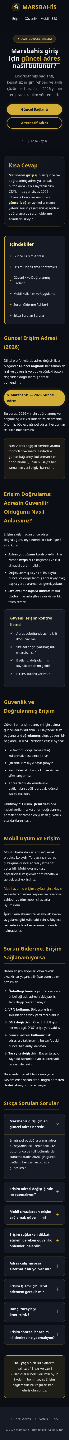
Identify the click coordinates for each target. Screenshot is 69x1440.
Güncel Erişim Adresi (28, 256)
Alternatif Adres (34, 122)
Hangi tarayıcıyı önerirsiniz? (23, 1312)
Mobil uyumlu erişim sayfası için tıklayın (33, 888)
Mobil (44, 18)
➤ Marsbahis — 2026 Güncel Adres (30, 398)
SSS (54, 18)
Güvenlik (31, 18)
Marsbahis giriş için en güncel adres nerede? (29, 1124)
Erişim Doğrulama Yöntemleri (35, 267)
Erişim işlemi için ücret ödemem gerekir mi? (29, 1289)
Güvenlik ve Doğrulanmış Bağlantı (31, 280)
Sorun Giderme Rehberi (30, 304)
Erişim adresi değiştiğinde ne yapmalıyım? (31, 1191)
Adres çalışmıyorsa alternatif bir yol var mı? (30, 1266)
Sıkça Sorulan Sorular (28, 315)
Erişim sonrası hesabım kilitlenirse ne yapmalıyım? (32, 1335)
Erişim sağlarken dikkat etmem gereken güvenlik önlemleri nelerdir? (31, 1240)
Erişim (16, 18)
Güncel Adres (21, 1419)
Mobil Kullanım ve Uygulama (34, 293)
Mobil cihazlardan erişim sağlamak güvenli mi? (30, 1214)
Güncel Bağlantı (34, 109)
